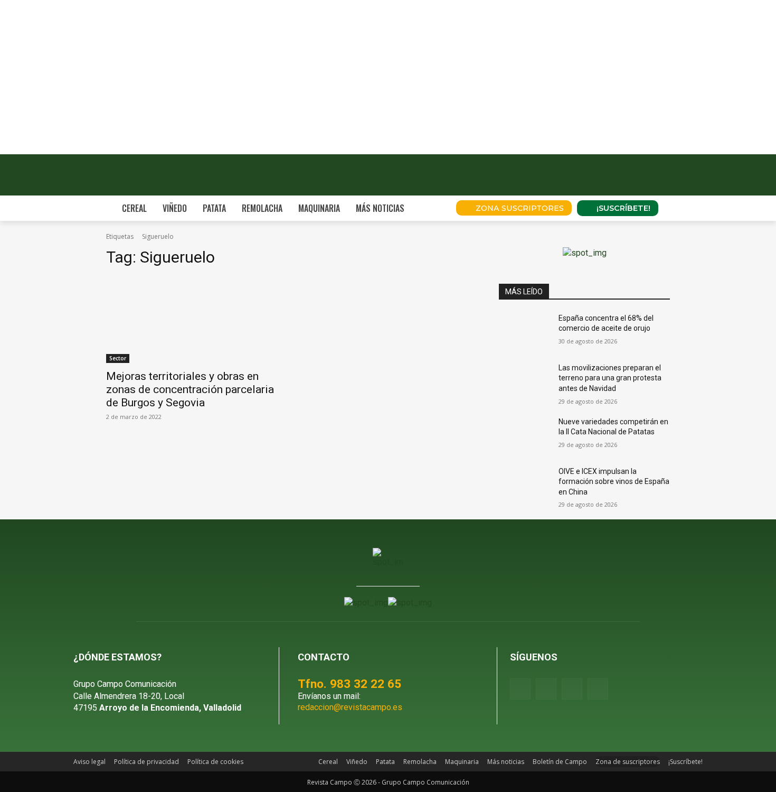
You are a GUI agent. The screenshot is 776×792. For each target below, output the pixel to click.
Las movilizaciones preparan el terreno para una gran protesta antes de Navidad (610, 378)
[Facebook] (520, 688)
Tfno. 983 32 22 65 (349, 684)
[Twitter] (598, 688)
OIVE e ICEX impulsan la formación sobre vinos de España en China (614, 481)
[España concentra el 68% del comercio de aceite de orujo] (524, 331)
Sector (117, 358)
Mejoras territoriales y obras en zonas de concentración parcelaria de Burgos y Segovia (190, 389)
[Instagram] (546, 688)
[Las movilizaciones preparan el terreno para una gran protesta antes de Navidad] (524, 381)
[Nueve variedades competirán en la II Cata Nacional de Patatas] (524, 435)
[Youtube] (572, 688)
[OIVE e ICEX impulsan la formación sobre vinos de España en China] (524, 484)
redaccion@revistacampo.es (350, 707)
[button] (433, 208)
